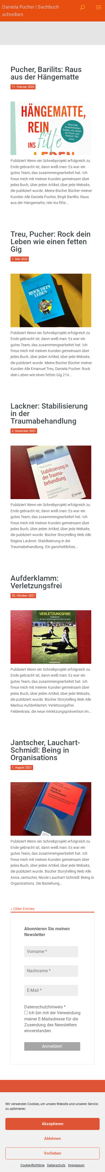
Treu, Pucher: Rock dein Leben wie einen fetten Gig (50, 242)
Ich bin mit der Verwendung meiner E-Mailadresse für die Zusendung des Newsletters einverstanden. (52, 1021)
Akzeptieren (52, 1123)
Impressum (76, 1165)
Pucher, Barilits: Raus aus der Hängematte (46, 73)
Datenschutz (56, 1165)
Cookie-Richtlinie (32, 1165)
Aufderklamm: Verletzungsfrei (36, 582)
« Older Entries (22, 909)
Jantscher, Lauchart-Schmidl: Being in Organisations (45, 750)
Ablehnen (52, 1138)
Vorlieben (52, 1153)
